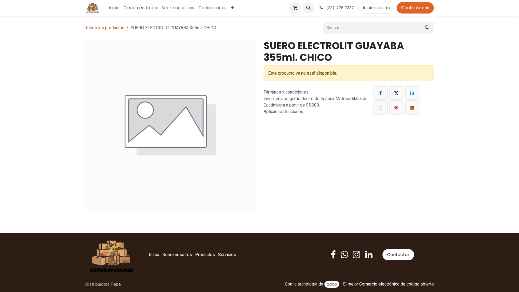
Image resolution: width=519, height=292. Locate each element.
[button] (308, 8)
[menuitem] (114, 7)
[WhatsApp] (380, 107)
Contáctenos (415, 8)
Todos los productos (104, 27)
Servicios (227, 254)
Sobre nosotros (177, 254)
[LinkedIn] (412, 93)
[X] (396, 93)
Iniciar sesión (376, 8)
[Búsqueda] (427, 28)
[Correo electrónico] (412, 107)
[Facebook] (380, 93)
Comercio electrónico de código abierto (396, 284)
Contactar (398, 254)
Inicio (154, 254)
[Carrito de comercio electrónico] (295, 8)
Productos (205, 254)
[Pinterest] (396, 107)
